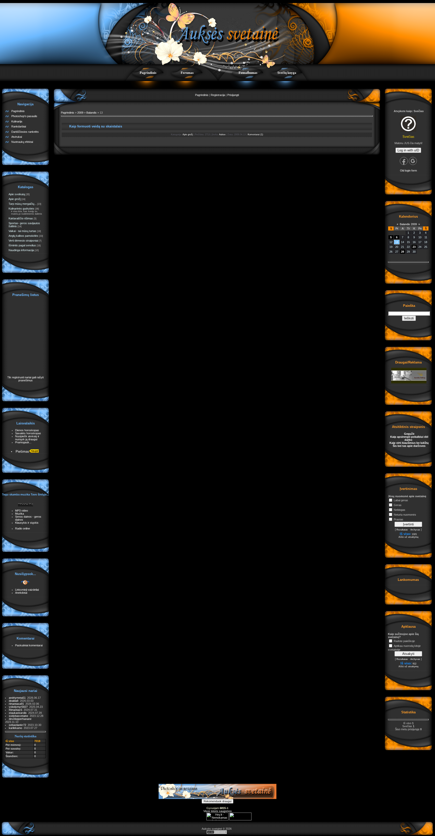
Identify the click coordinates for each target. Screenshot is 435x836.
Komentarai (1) (255, 134)
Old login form (408, 170)
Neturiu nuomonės (405, 514)
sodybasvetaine (19, 715)
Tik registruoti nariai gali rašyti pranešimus (25, 379)
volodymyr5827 (19, 706)
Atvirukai (16, 136)
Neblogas (399, 509)
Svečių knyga (286, 73)
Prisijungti (233, 94)
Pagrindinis (148, 73)
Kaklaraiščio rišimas (21, 218)
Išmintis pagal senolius (22, 245)
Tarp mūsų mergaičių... (23, 203)
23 (414, 246)
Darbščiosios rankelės (25, 131)
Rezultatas (402, 529)
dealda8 (14, 700)
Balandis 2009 (408, 224)
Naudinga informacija (21, 250)
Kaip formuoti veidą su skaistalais (95, 126)
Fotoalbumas (248, 73)
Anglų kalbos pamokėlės (23, 235)
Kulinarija (16, 121)
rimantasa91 (17, 703)
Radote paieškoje (404, 641)
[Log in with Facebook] (404, 161)
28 (402, 251)
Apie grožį (15, 198)
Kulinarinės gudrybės (21, 208)
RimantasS (16, 709)
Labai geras (401, 500)
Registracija (218, 94)
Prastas (398, 519)
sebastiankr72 (18, 724)
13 (396, 242)
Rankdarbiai (18, 126)
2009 (80, 112)
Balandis (91, 112)
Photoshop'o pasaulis (24, 116)
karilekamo (16, 727)
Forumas (187, 73)
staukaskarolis (18, 712)
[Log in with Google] (413, 161)
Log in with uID (408, 150)
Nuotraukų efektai (22, 141)
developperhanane (20, 718)
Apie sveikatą (17, 194)
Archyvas (415, 529)
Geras (398, 505)
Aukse (222, 134)
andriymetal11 (18, 697)
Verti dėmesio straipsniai (23, 240)
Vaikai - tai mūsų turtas (22, 230)
